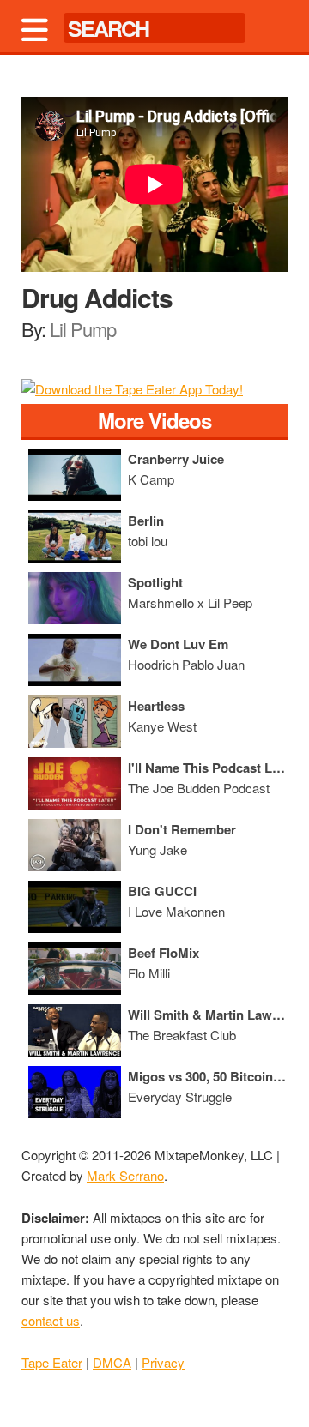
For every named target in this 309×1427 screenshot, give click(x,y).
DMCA (112, 1362)
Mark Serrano (125, 1175)
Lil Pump (83, 329)
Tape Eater (51, 1362)
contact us (50, 1320)
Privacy (163, 1362)
